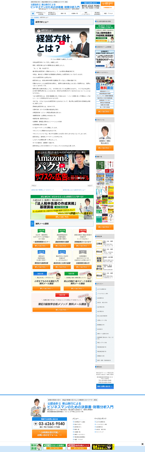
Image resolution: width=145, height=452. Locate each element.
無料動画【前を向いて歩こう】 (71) (105, 338)
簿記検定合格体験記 (97, 13)
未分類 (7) (99, 329)
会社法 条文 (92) (101, 429)
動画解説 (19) (100, 324)
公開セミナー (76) (102, 320)
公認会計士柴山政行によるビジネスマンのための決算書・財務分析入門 (55, 4)
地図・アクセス (108, 13)
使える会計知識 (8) (102, 316)
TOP (32, 17)
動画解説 (36, 17)
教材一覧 (63, 13)
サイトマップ (99, 432)
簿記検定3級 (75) (101, 351)
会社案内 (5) (100, 298)
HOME (33, 13)
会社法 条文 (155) (102, 302)
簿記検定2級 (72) (101, 347)
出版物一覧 (74, 13)
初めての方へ (78, 424)
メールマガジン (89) (102, 293)
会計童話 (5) (100, 311)
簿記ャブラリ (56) (102, 342)
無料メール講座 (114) (102, 333)
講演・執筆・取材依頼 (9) (104, 360)
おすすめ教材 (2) (101, 289)
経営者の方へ (78, 427)
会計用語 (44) (100, 307)
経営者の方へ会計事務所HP (52, 13)
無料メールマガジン (85, 13)
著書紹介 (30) (100, 356)
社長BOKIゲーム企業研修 (40, 13)
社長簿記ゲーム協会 (80, 422)
